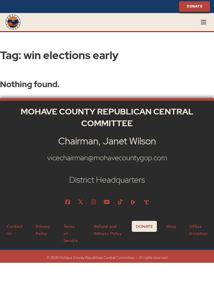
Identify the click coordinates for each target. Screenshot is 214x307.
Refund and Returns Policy (108, 230)
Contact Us (15, 230)
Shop (171, 226)
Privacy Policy (43, 230)
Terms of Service (70, 233)
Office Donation (198, 230)
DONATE (194, 6)
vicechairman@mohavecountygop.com (107, 158)
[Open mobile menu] (203, 22)
